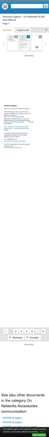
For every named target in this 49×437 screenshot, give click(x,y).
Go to (5, 126)
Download (17, 337)
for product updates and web (21, 128)
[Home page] (5, 6)
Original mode (23, 30)
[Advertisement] (24, 78)
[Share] (46, 30)
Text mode (7, 30)
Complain (34, 337)
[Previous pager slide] (3, 44)
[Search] (46, 6)
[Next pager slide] (45, 44)
